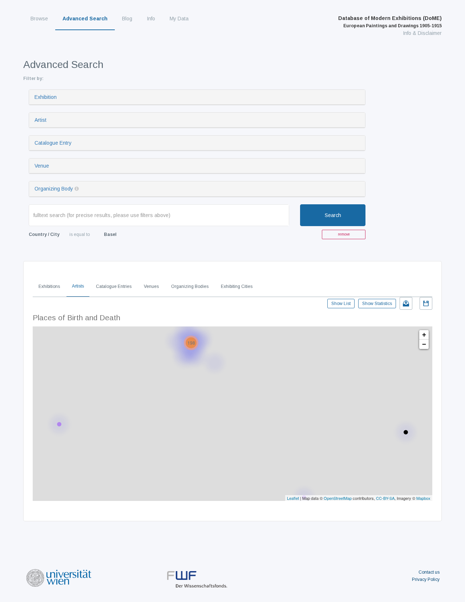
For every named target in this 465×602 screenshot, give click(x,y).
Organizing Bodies (190, 286)
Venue (42, 166)
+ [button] (424, 334)
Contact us (429, 572)
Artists (78, 286)
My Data (179, 18)
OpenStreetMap (338, 498)
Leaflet (293, 498)
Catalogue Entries (114, 286)
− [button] (424, 344)
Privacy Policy (426, 579)
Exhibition (46, 97)
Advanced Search (85, 18)
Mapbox (423, 498)
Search (333, 215)
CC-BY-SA (385, 498)
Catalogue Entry (53, 143)
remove (344, 234)
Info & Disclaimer (422, 33)
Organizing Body (54, 189)
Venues (151, 286)
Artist (40, 120)
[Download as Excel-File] (406, 303)
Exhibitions (49, 286)
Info (151, 18)
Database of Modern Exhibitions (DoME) (390, 21)
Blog (127, 18)
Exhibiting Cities (236, 286)
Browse (39, 18)
